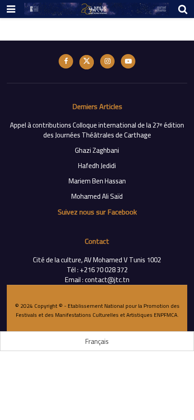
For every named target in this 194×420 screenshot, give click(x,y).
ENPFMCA (165, 315)
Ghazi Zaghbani (97, 150)
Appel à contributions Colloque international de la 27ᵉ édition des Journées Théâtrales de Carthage (97, 130)
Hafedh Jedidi (97, 165)
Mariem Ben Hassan (97, 180)
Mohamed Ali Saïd (97, 196)
